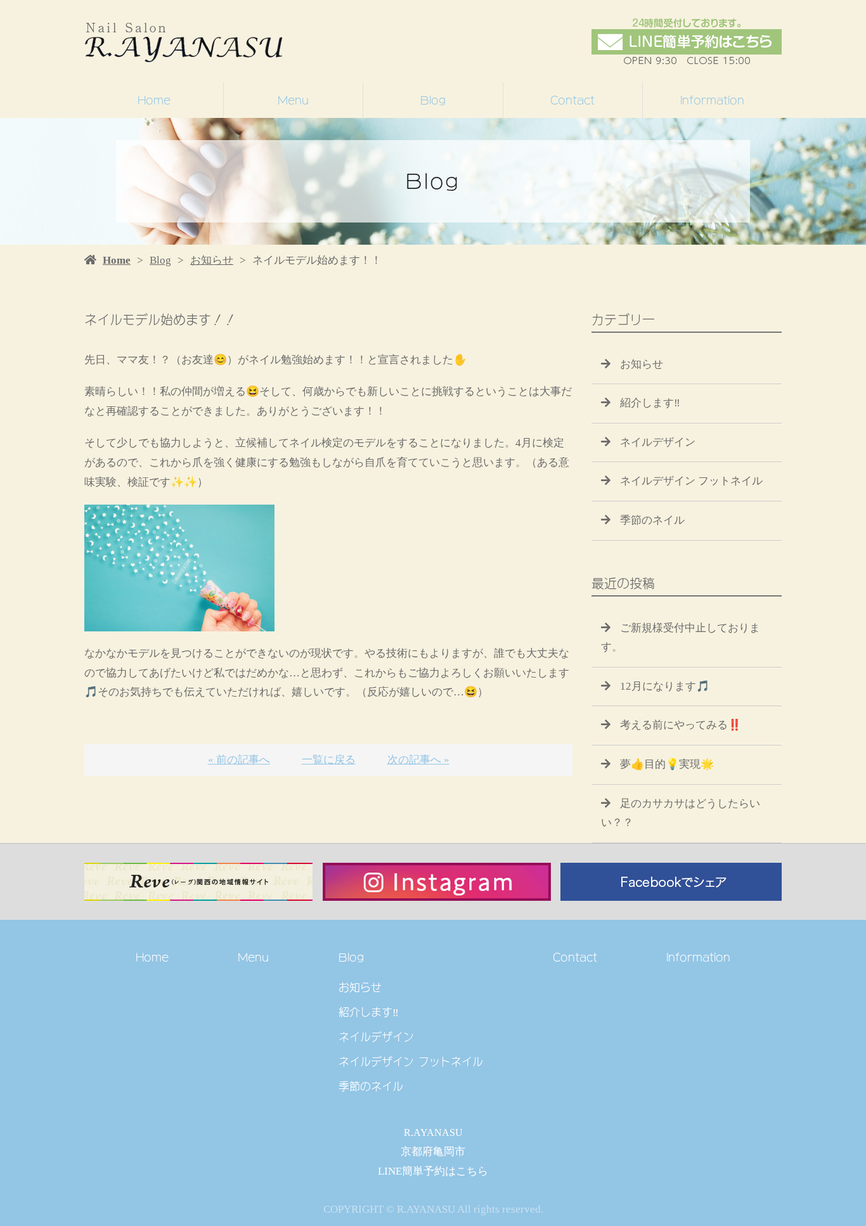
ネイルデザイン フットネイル (691, 481)
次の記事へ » (418, 760)
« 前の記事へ (239, 760)
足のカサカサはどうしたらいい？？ (680, 813)
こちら (472, 1171)
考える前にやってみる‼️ (680, 725)
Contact (572, 100)
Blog (433, 100)
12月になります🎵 (664, 686)
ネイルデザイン (657, 442)
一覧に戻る (329, 760)
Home (154, 100)
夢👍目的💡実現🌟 (667, 764)
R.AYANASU (433, 1132)
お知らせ (211, 260)
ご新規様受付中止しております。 (680, 638)
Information (712, 100)
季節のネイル (652, 520)
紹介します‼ (650, 403)
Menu (293, 100)
